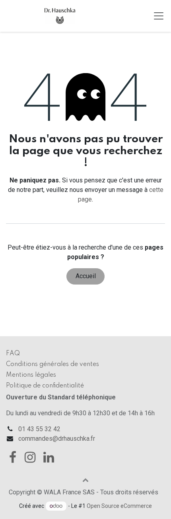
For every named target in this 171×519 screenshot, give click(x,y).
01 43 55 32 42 (39, 429)
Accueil (86, 276)
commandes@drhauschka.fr (56, 438)
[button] (85, 479)
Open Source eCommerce (119, 506)
